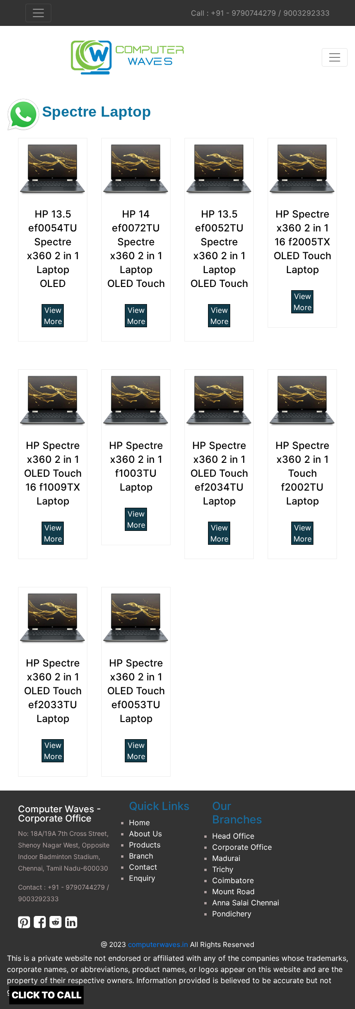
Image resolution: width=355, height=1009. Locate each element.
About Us (145, 833)
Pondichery (231, 913)
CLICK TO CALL (46, 995)
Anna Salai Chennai (245, 902)
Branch (141, 855)
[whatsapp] (23, 116)
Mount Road (233, 891)
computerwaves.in (159, 944)
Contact (143, 867)
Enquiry (142, 878)
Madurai (226, 858)
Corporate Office (242, 847)
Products (144, 844)
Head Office (233, 836)
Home (139, 822)
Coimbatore (233, 880)
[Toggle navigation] (335, 57)
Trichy (222, 869)
